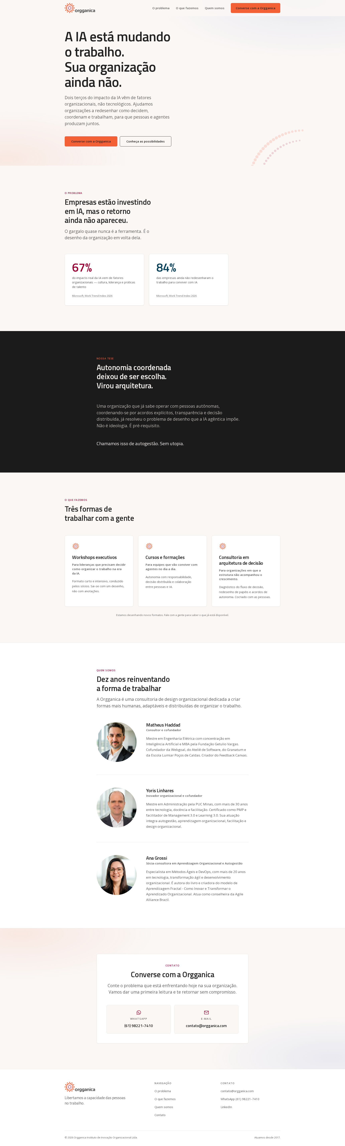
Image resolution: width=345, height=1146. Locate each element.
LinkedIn (226, 1107)
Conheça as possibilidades (145, 141)
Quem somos (214, 8)
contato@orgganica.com (237, 1091)
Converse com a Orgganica (255, 8)
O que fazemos (187, 8)
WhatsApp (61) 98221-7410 (240, 1099)
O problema (161, 8)
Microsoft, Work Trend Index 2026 (92, 296)
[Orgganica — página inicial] (80, 8)
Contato (160, 1115)
